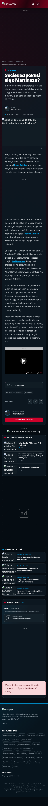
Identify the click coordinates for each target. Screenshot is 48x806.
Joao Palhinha (21, 753)
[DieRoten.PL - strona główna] (11, 4)
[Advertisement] (24, 35)
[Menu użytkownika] (38, 4)
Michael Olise (26, 739)
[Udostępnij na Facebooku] (30, 401)
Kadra (17, 748)
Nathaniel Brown (8, 753)
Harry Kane (15, 739)
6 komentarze (28, 114)
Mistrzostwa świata (24, 744)
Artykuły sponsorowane (10, 776)
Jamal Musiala (7, 748)
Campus (31, 753)
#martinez (19, 392)
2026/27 (6, 739)
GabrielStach (18, 414)
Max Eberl (36, 744)
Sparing (15, 766)
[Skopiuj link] (41, 401)
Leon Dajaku (20, 165)
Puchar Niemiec (35, 762)
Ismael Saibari (27, 748)
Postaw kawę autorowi (24, 420)
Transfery (22, 735)
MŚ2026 (39, 757)
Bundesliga (31, 735)
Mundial (41, 735)
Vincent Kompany (9, 744)
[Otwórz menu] (43, 4)
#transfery (28, 392)
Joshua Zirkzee (31, 233)
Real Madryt (7, 762)
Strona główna (7, 62)
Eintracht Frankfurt (20, 762)
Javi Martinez (18, 261)
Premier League (8, 757)
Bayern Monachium (9, 735)
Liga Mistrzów (29, 757)
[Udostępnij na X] (35, 401)
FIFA (39, 753)
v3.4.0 (4, 724)
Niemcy (19, 757)
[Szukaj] (33, 4)
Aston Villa (6, 766)
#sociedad (9, 392)
